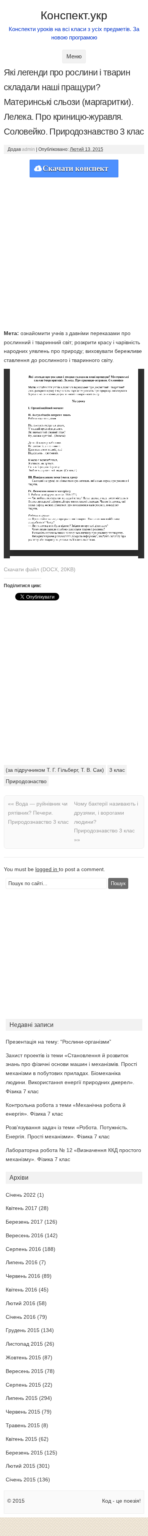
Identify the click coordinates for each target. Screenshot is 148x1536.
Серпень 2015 (23, 1385)
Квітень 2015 (21, 1439)
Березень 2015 (24, 1453)
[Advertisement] (74, 251)
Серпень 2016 (23, 1249)
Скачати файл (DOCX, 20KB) (40, 569)
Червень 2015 (23, 1412)
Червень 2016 (23, 1276)
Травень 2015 (23, 1425)
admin (28, 149)
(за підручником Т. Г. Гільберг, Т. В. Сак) (55, 770)
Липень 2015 (22, 1398)
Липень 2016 (22, 1262)
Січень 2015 (21, 1479)
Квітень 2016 (21, 1290)
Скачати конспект (75, 168)
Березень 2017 (24, 1222)
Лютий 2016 (20, 1303)
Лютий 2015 (20, 1466)
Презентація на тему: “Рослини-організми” (58, 1042)
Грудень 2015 (22, 1330)
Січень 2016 (21, 1317)
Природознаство (26, 781)
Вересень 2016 (24, 1235)
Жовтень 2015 (23, 1357)
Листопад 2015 (24, 1344)
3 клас (117, 770)
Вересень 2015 (24, 1371)
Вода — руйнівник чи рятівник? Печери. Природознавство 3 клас (38, 813)
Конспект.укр (74, 15)
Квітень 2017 (21, 1208)
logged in (47, 869)
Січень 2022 (21, 1195)
